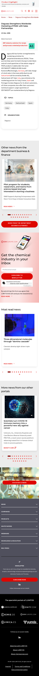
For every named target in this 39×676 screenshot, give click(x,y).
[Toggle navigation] (36, 11)
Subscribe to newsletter (17, 276)
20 (27, 217)
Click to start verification (19, 283)
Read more (5, 296)
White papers (6, 526)
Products (5, 519)
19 (25, 217)
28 (21, 461)
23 (31, 458)
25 (15, 461)
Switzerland (5, 75)
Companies (5, 511)
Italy (19, 78)
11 (31, 214)
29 (23, 461)
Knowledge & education (11, 541)
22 (28, 458)
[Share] (25, 11)
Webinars (5, 533)
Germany (21, 71)
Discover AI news (19, 482)
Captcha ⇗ (28, 285)
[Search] (22, 11)
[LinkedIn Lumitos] (19, 637)
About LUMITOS (18, 650)
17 (21, 217)
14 (15, 217)
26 (17, 461)
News (3, 504)
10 (28, 214)
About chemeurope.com (19, 654)
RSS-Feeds (5, 548)
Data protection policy (19, 670)
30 (25, 461)
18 (23, 217)
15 (17, 217)
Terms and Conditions (22, 666)
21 (26, 458)
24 (13, 461)
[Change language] (28, 11)
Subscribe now (19, 580)
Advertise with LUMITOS (18, 646)
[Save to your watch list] (32, 11)
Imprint (8, 666)
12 (11, 217)
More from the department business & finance (19, 224)
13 (13, 217)
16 (19, 217)
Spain (29, 80)
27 (19, 461)
